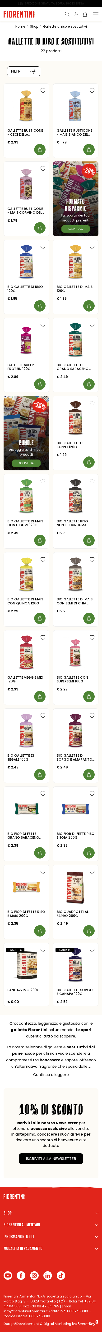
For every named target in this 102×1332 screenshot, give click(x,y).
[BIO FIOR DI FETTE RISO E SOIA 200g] (76, 809)
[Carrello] (85, 14)
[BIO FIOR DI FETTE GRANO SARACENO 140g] (26, 809)
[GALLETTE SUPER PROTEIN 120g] (26, 340)
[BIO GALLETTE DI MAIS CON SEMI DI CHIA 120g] (76, 575)
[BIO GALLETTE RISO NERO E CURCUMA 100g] (76, 497)
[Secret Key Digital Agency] (88, 1323)
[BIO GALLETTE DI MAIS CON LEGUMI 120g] (26, 497)
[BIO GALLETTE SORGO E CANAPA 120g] (76, 965)
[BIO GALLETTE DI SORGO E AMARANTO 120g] (76, 731)
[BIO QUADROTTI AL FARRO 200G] (76, 887)
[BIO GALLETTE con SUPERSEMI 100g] (76, 653)
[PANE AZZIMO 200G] (26, 965)
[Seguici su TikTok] (61, 1275)
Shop (34, 26)
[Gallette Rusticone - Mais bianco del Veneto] (76, 106)
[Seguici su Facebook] (21, 1275)
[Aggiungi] (40, 149)
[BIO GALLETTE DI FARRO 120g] (76, 419)
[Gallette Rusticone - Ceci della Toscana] (26, 106)
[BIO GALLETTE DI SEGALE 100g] (26, 731)
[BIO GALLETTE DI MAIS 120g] (76, 262)
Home (20, 26)
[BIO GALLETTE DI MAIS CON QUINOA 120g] (26, 575)
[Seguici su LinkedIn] (47, 1275)
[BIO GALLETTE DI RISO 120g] (26, 262)
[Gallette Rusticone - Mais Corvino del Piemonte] (26, 184)
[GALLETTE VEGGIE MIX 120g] (26, 653)
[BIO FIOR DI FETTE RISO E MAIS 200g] (26, 887)
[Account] (76, 14)
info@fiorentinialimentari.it (26, 1311)
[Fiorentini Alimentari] (24, 14)
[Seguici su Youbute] (8, 1275)
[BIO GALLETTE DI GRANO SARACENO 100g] (76, 340)
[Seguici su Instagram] (34, 1275)
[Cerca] (67, 14)
